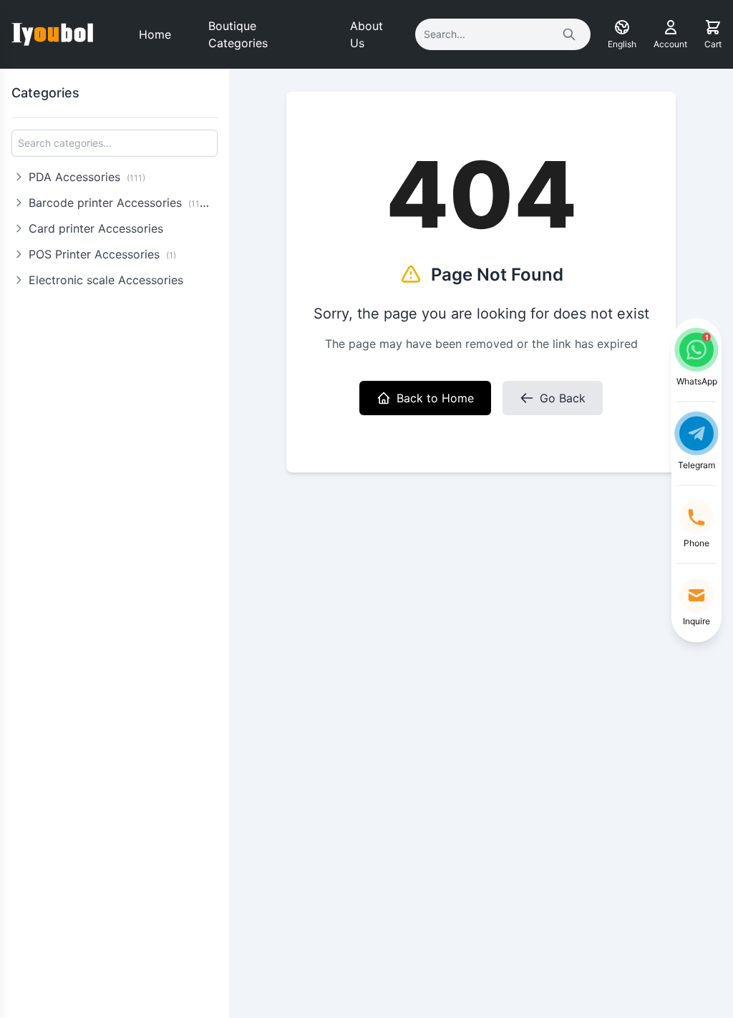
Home (155, 34)
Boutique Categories (238, 34)
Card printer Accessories (96, 228)
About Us (366, 34)
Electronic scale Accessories (106, 280)
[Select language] (622, 27)
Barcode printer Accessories (121, 202)
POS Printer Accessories (102, 254)
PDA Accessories (87, 177)
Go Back (563, 398)
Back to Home (435, 398)
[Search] (569, 34)
